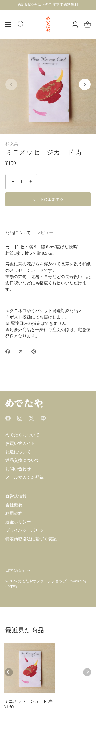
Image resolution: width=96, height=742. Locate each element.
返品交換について (22, 460)
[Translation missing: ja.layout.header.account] (75, 25)
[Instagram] (19, 418)
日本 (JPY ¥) (15, 570)
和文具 (11, 143)
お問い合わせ (18, 469)
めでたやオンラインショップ (42, 581)
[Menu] (8, 24)
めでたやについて (22, 435)
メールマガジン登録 (24, 477)
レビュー (44, 232)
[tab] (20, 233)
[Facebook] (8, 418)
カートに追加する (48, 199)
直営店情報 (16, 496)
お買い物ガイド (20, 443)
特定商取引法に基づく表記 (31, 539)
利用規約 (13, 513)
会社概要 (13, 505)
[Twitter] (31, 418)
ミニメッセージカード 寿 (28, 702)
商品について (18, 232)
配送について (18, 452)
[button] (11, 84)
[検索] (21, 25)
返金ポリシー (18, 522)
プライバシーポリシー (26, 530)
